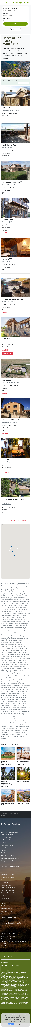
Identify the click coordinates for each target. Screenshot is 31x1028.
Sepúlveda (4, 853)
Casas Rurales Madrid (8, 939)
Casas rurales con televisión (13, 1003)
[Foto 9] (18, 141)
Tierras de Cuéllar (6, 911)
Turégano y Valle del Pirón (7, 804)
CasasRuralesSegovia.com (18, 2)
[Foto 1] (12, 141)
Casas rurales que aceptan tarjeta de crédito (16, 996)
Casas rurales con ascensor (16, 989)
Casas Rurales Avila (7, 931)
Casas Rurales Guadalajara (9, 936)
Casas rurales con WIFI (12, 975)
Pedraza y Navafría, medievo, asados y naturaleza (23, 762)
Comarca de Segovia (7, 877)
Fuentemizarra (6, 341)
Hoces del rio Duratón (8, 888)
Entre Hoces (6, 339)
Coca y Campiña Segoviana (9, 832)
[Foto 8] (15, 104)
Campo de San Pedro (7, 875)
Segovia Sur (5, 903)
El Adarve (5, 259)
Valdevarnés (5, 301)
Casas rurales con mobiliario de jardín (10, 979)
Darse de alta (6, 963)
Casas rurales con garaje (14, 1001)
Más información (19, 1024)
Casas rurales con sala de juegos (21, 984)
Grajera (4, 462)
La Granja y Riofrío (7, 840)
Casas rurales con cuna (18, 980)
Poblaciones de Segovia (8, 917)
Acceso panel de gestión (10, 965)
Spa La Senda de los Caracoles (14, 499)
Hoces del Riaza (6, 837)
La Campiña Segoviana (8, 890)
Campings (4, 814)
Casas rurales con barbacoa (20, 993)
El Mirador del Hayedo (11, 182)
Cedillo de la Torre (7, 110)
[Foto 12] (18, 104)
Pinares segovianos (23, 781)
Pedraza (3, 842)
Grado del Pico (6, 504)
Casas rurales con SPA (11, 1002)
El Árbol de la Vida (9, 145)
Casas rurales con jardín (7, 999)
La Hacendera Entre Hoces (12, 299)
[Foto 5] (15, 141)
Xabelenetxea (7, 380)
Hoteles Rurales (6, 815)
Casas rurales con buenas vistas (18, 998)
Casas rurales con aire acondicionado (10, 997)
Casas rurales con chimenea (8, 985)
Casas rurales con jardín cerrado (9, 994)
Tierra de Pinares (6, 908)
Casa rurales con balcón (12, 976)
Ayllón (3, 261)
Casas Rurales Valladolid (8, 946)
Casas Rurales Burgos (8, 933)
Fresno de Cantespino (8, 382)
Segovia (3, 850)
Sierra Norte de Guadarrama (10, 858)
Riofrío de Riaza (6, 184)
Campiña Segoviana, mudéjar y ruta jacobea (7, 762)
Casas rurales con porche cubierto (9, 973)
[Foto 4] (12, 104)
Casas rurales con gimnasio (15, 983)
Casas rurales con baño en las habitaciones (11, 971)
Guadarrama (5, 882)
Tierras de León (6, 914)
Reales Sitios (5, 898)
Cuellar (3, 880)
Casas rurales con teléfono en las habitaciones (17, 986)
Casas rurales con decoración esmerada (16, 972)
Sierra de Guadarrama (8, 855)
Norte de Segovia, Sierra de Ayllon (11, 893)
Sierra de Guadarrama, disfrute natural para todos (6, 784)
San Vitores (6, 459)
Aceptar (10, 1024)
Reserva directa (7, 353)
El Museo (5, 108)
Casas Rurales (14, 814)
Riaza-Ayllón (5, 848)
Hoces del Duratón (23, 803)
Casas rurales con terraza (7, 988)
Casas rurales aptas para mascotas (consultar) (14, 990)
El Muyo (4, 147)
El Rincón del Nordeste (11, 420)
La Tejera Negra (8, 219)
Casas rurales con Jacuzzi (17, 992)
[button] (10, 548)
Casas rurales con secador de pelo (19, 977)
